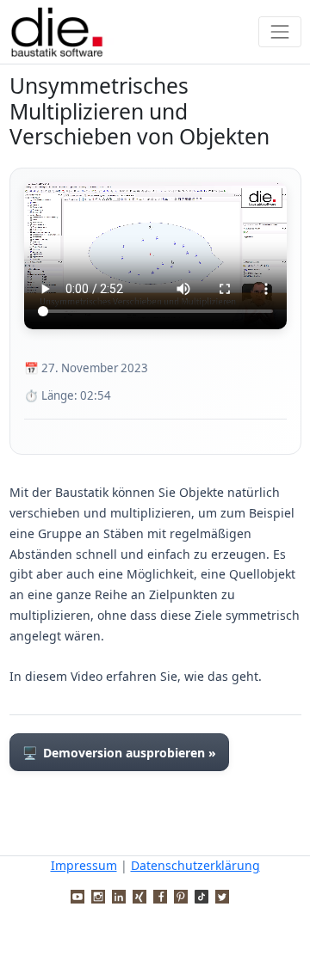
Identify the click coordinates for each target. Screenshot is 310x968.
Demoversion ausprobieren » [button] (119, 752)
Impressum (84, 865)
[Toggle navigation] (279, 31)
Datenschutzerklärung (195, 865)
